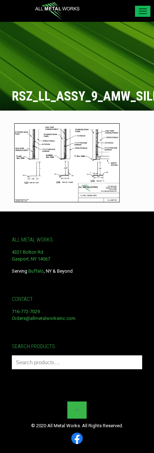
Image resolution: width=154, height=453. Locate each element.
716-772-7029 (26, 311)
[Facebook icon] (77, 439)
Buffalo (36, 271)
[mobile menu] (142, 11)
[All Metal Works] (57, 11)
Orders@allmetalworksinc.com (44, 318)
